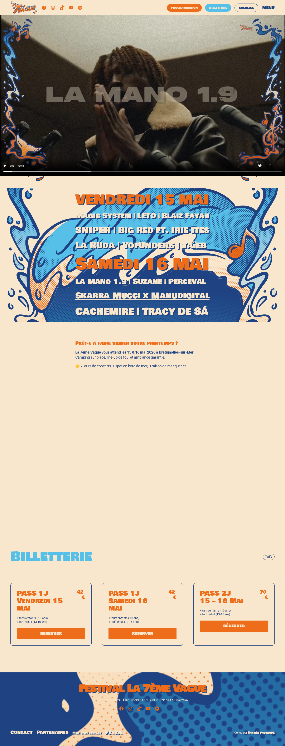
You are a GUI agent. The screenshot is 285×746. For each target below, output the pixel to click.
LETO (146, 215)
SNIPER (93, 230)
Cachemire (104, 311)
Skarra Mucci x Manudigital (142, 296)
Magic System (103, 215)
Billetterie (218, 7)
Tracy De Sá (175, 311)
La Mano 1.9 (101, 281)
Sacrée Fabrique (261, 732)
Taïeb (194, 245)
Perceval (187, 281)
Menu (268, 8)
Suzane (147, 281)
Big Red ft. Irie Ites (163, 230)
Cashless (246, 7)
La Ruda (95, 245)
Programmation (184, 7)
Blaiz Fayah (185, 215)
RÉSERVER (51, 633)
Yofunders (148, 245)
